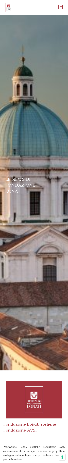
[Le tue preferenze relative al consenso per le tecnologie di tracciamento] (62, 457)
